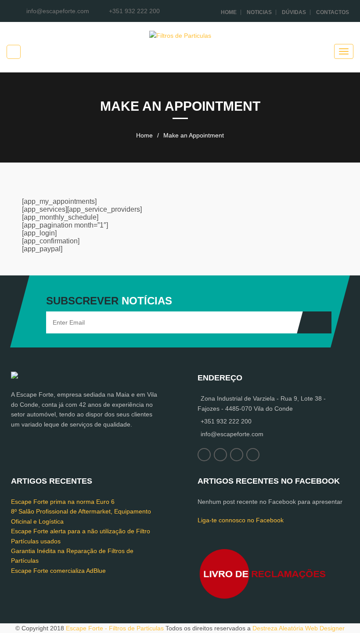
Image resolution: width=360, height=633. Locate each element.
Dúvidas (294, 12)
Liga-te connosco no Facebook (241, 520)
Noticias (259, 12)
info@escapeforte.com (232, 434)
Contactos (332, 12)
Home (229, 12)
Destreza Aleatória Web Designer (298, 628)
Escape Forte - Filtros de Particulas (115, 628)
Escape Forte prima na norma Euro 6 (63, 501)
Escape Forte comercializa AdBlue (58, 570)
